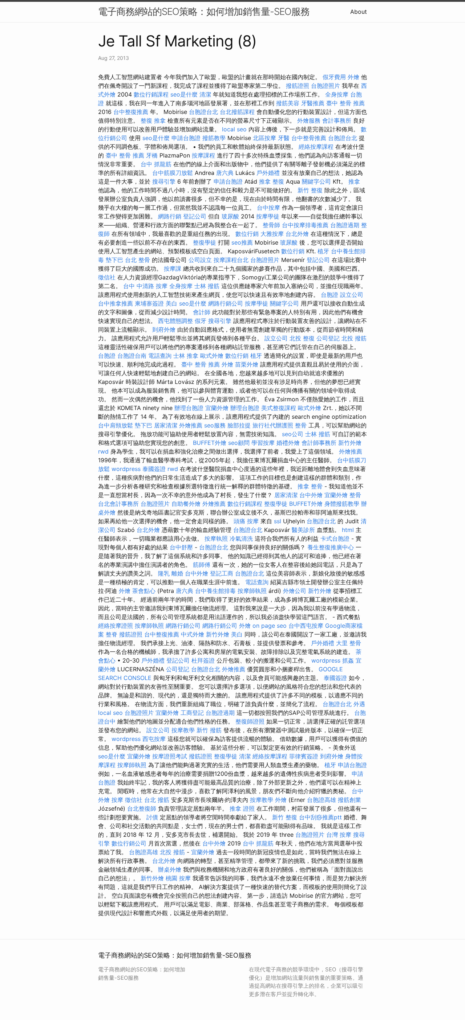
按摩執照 (216, 538)
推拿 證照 (242, 808)
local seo (234, 129)
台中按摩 (268, 207)
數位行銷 (247, 233)
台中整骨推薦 (308, 138)
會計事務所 (336, 120)
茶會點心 (143, 590)
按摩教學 (183, 730)
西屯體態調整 (175, 320)
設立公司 (351, 294)
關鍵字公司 (316, 181)
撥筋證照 (297, 85)
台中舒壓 (181, 547)
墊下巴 (114, 259)
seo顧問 (239, 442)
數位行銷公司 (129, 843)
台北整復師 (141, 808)
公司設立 (200, 259)
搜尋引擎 (163, 181)
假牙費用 (334, 77)
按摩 (117, 799)
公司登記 (328, 338)
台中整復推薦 (130, 111)
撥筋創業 (349, 799)
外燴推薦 (190, 425)
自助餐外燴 (186, 503)
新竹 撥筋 (209, 730)
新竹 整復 (310, 190)
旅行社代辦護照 (272, 425)
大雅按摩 (272, 233)
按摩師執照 (252, 590)
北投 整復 (302, 338)
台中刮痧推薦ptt (320, 817)
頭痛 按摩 (246, 521)
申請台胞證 (186, 138)
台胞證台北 (203, 111)
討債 (152, 817)
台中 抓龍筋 (156, 164)
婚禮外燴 (288, 442)
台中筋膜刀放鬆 (172, 172)
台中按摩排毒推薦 (305, 225)
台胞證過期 (344, 225)
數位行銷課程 (151, 94)
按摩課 (172, 268)
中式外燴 (192, 634)
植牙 (323, 251)
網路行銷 (169, 216)
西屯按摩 (154, 738)
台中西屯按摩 (305, 625)
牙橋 (152, 155)
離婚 (177, 573)
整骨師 (271, 225)
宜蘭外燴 (217, 407)
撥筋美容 (287, 103)
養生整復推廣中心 (330, 547)
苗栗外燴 (246, 364)
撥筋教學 (214, 138)
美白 (171, 303)
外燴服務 (308, 120)
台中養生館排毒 (215, 590)
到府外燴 (163, 329)
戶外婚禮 (268, 172)
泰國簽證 (154, 468)
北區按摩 (264, 138)
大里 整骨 (348, 643)
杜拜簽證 (203, 660)
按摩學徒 (267, 216)
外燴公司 (294, 590)
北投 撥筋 (354, 338)
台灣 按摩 (338, 834)
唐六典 (225, 172)
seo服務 (215, 425)
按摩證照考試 (169, 756)
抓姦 (348, 660)
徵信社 (107, 277)
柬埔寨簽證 (149, 303)
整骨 (301, 425)
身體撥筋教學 (341, 503)
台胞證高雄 (321, 799)
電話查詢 (159, 355)
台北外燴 (297, 233)
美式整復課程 (278, 407)
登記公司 (194, 216)
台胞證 (329, 294)
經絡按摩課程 (316, 146)
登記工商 (221, 573)
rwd (103, 451)
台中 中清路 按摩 (145, 286)
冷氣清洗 (241, 538)
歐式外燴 (211, 355)
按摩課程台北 (231, 259)
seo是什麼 (184, 94)
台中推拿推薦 (115, 303)
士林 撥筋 (206, 286)
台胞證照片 (325, 85)
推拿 (354, 181)
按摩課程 (203, 155)
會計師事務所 (319, 442)
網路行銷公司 (225, 303)
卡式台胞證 (334, 538)
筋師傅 (201, 564)
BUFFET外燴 (209, 442)
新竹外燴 (349, 442)
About (358, 11)
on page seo (269, 625)
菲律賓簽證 (303, 756)
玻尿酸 (230, 216)
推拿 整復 (271, 181)
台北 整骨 (137, 259)
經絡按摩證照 (115, 625)
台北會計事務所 (118, 503)
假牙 (200, 320)
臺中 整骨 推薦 (345, 103)
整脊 (111, 634)
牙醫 (284, 138)
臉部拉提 (239, 425)
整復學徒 (204, 242)
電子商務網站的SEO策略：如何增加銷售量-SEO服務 (204, 11)
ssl (277, 521)
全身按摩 (336, 94)
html (348, 529)
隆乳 (164, 573)
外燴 (353, 77)
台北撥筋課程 (237, 111)
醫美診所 (303, 529)
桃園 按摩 (178, 878)
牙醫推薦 (312, 103)
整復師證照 (249, 721)
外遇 (359, 704)
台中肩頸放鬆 (115, 425)
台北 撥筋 (156, 799)
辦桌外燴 (169, 869)
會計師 (201, 312)
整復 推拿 (153, 120)
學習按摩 (263, 442)
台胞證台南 (131, 355)
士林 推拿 (185, 355)
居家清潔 (165, 425)
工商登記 (192, 712)
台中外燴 (311, 495)
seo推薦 (242, 242)
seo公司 (292, 434)
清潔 (205, 94)
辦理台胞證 (188, 407)
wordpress (126, 468)
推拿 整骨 (310, 486)
